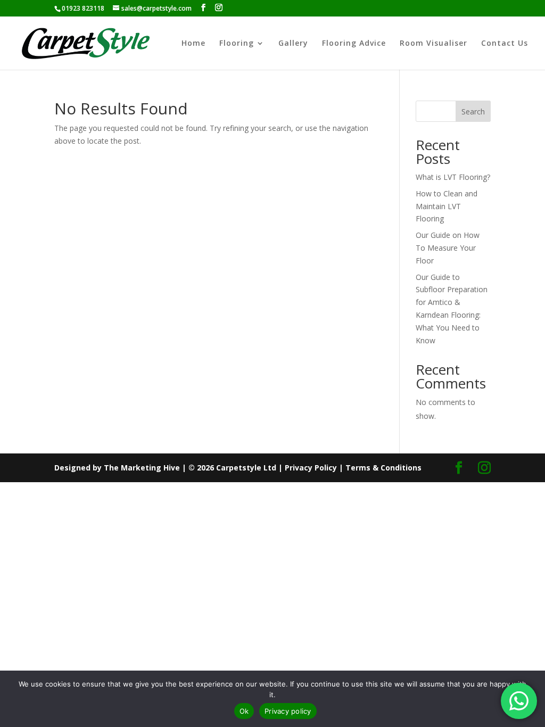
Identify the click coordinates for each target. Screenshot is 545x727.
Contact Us (504, 43)
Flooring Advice (354, 43)
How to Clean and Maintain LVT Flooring (446, 206)
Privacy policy (288, 711)
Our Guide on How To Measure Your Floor (448, 248)
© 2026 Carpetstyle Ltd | (236, 467)
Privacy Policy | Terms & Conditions (353, 467)
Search (473, 111)
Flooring (236, 43)
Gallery (293, 43)
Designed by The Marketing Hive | (121, 467)
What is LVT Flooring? (453, 177)
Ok (244, 711)
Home (193, 43)
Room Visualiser (433, 43)
